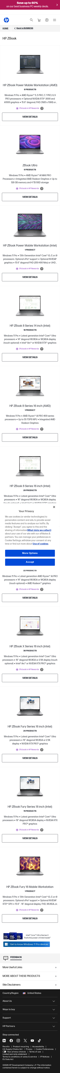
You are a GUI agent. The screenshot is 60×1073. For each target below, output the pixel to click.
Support (7, 1017)
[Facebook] (11, 1040)
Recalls (6, 1046)
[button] (30, 967)
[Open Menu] (54, 20)
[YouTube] (32, 1040)
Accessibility (38, 1046)
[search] (31, 20)
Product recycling (21, 1046)
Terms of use (35, 1052)
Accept (30, 562)
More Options (30, 553)
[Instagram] (18, 1040)
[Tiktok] (39, 1040)
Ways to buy (9, 1009)
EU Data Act (8, 1059)
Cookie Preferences (45, 1049)
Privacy (29, 1049)
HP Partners (9, 1026)
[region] (29, 536)
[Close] (54, 507)
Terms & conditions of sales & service (20, 1057)
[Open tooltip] (42, 108)
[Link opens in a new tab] (27, 944)
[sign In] (47, 20)
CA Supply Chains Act (12, 1049)
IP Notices (44, 1057)
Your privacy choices (16, 1052)
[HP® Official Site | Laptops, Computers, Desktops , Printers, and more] (6, 20)
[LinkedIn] (4, 1040)
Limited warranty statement (15, 1054)
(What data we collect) (39, 530)
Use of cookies (40, 543)
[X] (25, 1040)
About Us (7, 1001)
